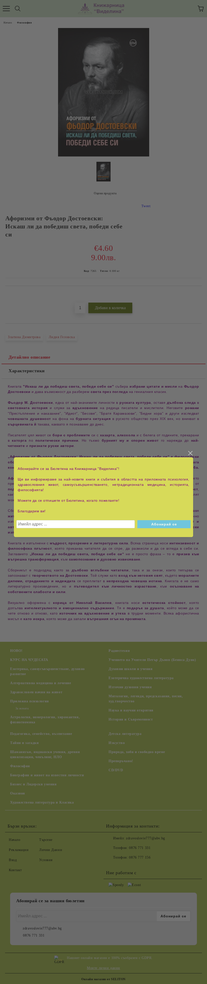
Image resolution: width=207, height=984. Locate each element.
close (190, 453)
